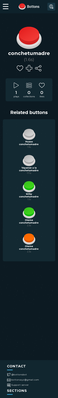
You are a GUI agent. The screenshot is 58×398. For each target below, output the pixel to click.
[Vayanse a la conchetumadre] (29, 160)
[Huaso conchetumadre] (29, 134)
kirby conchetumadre (29, 195)
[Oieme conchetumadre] (29, 212)
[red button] (22, 6)
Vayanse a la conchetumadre (29, 169)
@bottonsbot (19, 374)
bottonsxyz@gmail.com (25, 380)
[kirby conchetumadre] (29, 186)
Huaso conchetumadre (29, 143)
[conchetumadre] (29, 37)
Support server (20, 385)
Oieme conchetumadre (29, 221)
